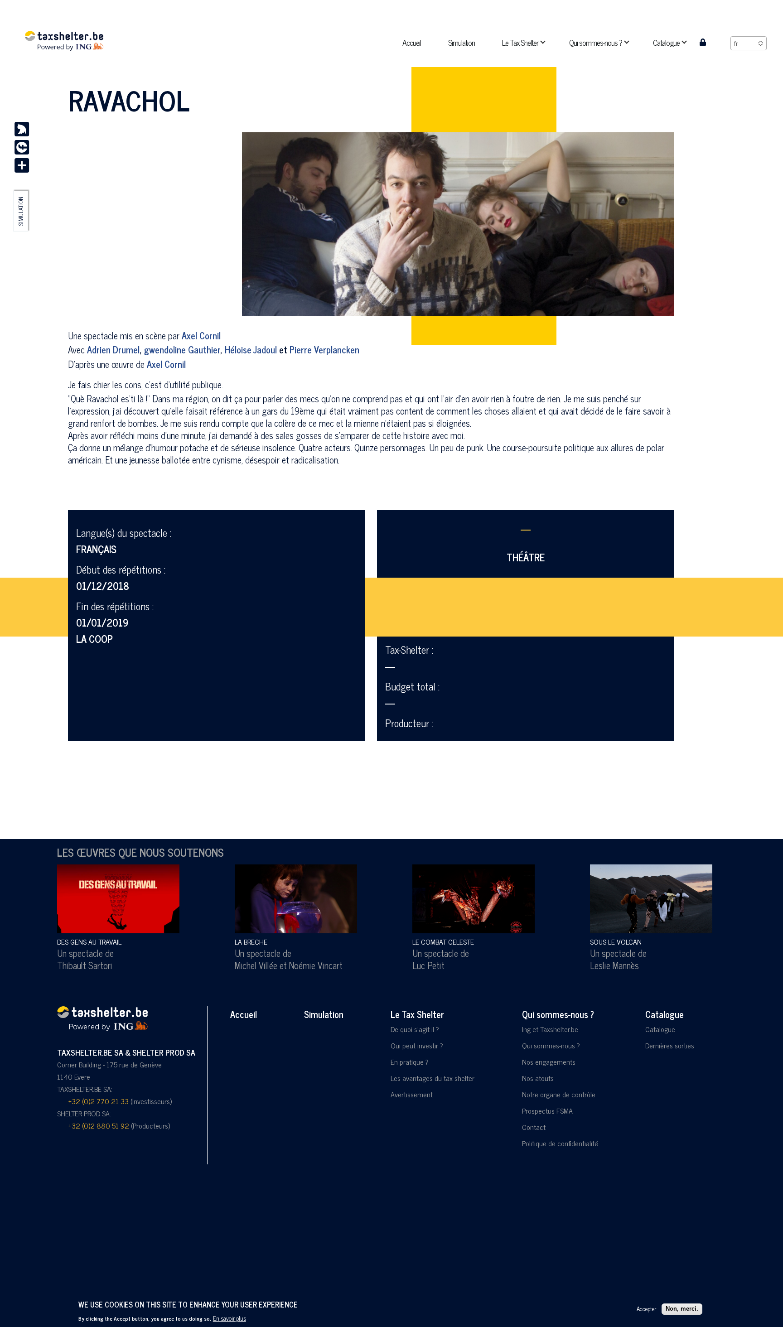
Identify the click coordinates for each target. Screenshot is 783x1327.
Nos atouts (538, 1078)
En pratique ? (410, 1061)
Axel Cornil (201, 335)
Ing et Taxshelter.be (550, 1029)
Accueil (243, 1014)
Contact (534, 1127)
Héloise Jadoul (251, 349)
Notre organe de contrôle (558, 1094)
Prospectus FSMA (547, 1110)
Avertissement (412, 1094)
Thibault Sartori (84, 965)
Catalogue (664, 1014)
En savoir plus (229, 1318)
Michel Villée (256, 965)
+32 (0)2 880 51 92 (98, 1125)
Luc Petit (428, 965)
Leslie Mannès (614, 965)
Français (96, 548)
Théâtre (526, 557)
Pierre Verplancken (324, 349)
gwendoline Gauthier (182, 349)
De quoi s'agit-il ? (415, 1029)
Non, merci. (682, 1308)
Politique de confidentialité (560, 1143)
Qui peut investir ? (417, 1045)
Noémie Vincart (316, 965)
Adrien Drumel (113, 349)
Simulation (21, 211)
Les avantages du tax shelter (432, 1078)
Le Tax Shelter (417, 1014)
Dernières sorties (669, 1045)
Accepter (646, 1308)
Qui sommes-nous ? (558, 1014)
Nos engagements (548, 1061)
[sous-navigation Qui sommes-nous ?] (632, 42)
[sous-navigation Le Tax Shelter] (548, 42)
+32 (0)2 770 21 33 (98, 1101)
